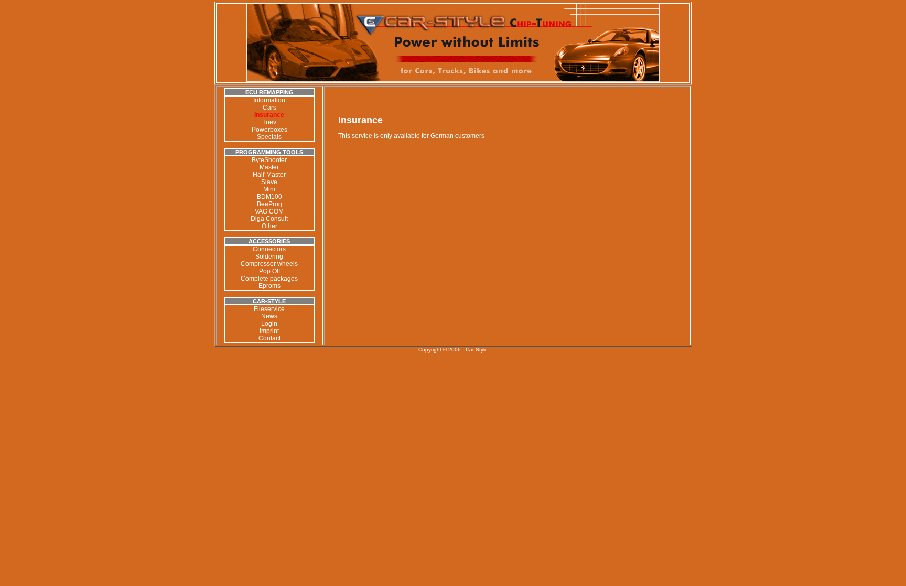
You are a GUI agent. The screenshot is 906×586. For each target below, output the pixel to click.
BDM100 (269, 196)
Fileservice (269, 309)
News (269, 316)
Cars (269, 107)
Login (269, 323)
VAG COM (269, 211)
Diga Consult (269, 218)
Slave (269, 182)
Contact (269, 338)
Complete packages (269, 278)
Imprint (269, 331)
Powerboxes (269, 129)
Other (269, 226)
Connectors (269, 249)
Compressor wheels (269, 264)
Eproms (269, 286)
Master (269, 167)
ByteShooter (269, 160)
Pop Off (269, 271)
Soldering (269, 256)
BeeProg (269, 204)
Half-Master (269, 174)
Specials (269, 137)
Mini (269, 189)
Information (269, 100)
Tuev (269, 122)
